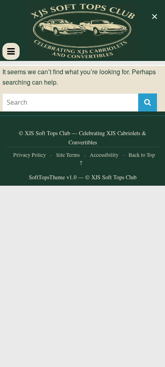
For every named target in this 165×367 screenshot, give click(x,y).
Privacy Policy (29, 154)
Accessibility (104, 154)
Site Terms (68, 154)
